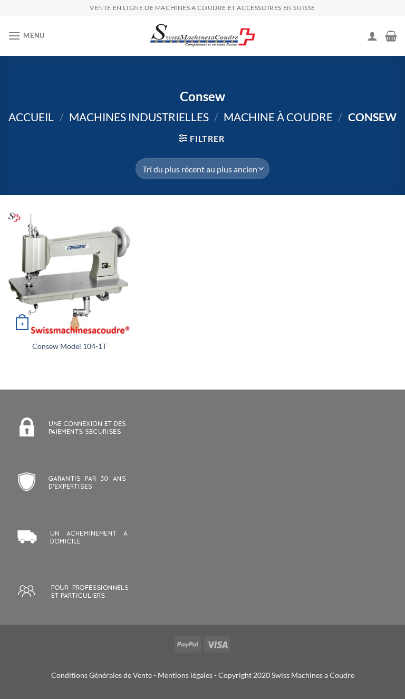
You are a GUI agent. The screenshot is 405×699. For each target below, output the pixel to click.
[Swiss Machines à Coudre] (202, 36)
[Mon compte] (372, 35)
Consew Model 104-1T (69, 346)
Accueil (31, 116)
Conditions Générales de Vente (101, 675)
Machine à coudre (278, 116)
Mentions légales (185, 675)
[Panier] (391, 35)
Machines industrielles (139, 116)
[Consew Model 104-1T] (69, 272)
